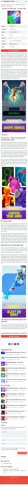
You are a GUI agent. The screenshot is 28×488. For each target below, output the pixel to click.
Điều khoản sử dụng (8, 470)
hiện (7, 134)
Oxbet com (18, 481)
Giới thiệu (5, 469)
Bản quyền (16, 470)
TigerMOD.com (8, 1)
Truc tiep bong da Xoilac (6, 480)
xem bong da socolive (21, 480)
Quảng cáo (23, 470)
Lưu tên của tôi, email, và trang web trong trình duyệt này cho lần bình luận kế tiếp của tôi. (13, 448)
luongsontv (12, 481)
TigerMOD (12, 477)
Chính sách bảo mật (13, 469)
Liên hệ (5, 472)
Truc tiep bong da (5, 481)
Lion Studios (13, 29)
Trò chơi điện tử (14, 32)
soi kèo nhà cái (16, 482)
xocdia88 (10, 482)
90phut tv (14, 480)
